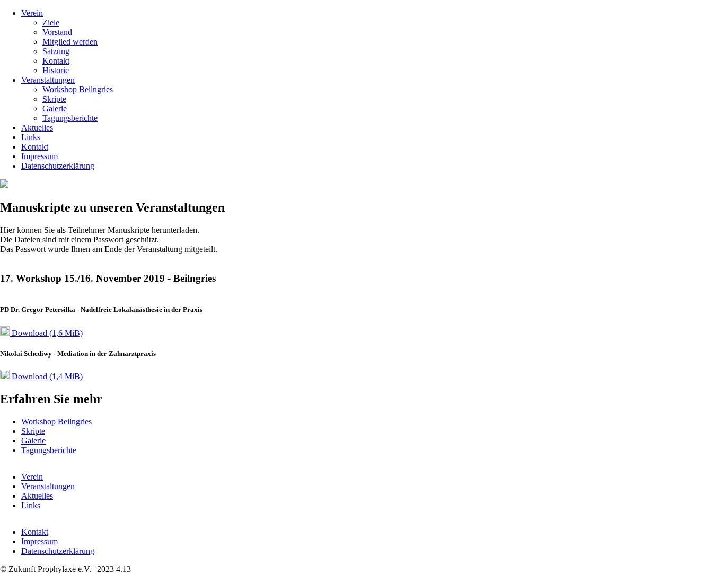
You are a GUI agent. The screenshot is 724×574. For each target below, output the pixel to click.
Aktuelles (37, 127)
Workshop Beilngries (77, 89)
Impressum (39, 156)
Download (46, 332)
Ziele (50, 22)
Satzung (55, 51)
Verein (32, 13)
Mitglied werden (70, 41)
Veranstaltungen (48, 79)
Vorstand (57, 32)
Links (30, 137)
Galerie (54, 108)
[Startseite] (4, 184)
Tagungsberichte (70, 118)
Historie (55, 70)
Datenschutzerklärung (57, 165)
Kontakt (55, 60)
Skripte (54, 98)
